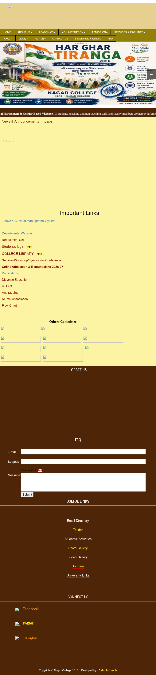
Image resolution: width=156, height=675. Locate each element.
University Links (78, 575)
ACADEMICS (46, 32)
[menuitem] (7, 32)
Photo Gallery (78, 547)
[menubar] (78, 35)
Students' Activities (78, 538)
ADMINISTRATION (72, 32)
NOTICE (39, 38)
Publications (10, 273)
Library (22, 38)
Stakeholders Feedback (88, 38)
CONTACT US (60, 38)
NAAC (7, 38)
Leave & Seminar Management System (29, 220)
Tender (78, 529)
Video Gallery (78, 556)
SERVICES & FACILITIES (128, 32)
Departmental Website (17, 233)
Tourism (78, 566)
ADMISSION (99, 32)
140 (40, 470)
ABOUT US (24, 32)
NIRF (110, 38)
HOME (7, 32)
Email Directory (78, 520)
